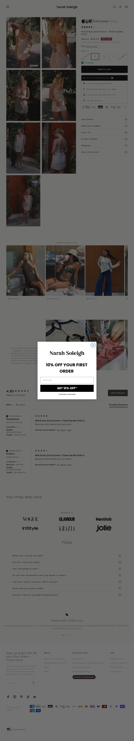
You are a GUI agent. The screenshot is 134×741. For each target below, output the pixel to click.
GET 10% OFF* (67, 388)
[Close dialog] (93, 345)
